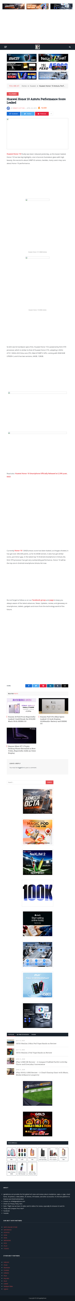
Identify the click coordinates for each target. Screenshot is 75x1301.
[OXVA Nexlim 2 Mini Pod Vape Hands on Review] (10, 1042)
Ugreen (6, 1289)
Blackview (7, 1268)
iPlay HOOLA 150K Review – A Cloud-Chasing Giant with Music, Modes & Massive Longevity (42, 1073)
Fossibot (6, 1270)
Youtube (6, 1213)
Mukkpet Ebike (8, 1286)
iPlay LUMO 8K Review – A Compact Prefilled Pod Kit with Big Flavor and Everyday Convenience (41, 1063)
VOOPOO (7, 1232)
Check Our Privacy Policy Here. (13, 1204)
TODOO (6, 1248)
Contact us (6, 1201)
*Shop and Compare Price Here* (13, 1208)
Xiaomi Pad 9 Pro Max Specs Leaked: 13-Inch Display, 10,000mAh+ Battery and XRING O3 (53, 720)
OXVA (5, 1235)
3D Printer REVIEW (23, 1034)
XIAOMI (33, 1034)
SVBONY (6, 1262)
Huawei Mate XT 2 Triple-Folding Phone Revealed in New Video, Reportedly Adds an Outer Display (22, 749)
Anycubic (6, 1278)
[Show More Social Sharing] (51, 114)
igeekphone (42, 1298)
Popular (11, 1034)
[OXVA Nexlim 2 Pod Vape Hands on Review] (10, 1051)
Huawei (13, 93)
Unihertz (6, 1273)
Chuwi (5, 1265)
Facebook (6, 1211)
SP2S (5, 1243)
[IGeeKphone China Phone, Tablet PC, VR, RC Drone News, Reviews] (37, 47)
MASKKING (7, 1240)
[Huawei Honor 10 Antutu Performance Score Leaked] (37, 133)
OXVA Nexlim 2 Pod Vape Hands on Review (34, 1053)
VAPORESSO (8, 1230)
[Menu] (5, 47)
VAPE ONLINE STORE (10, 1227)
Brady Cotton (19, 108)
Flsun (5, 1276)
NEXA (5, 1238)
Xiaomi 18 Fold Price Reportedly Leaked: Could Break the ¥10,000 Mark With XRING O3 (21, 719)
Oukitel (6, 1284)
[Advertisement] (37, 26)
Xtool (5, 1281)
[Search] (70, 47)
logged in (21, 768)
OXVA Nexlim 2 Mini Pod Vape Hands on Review (36, 1043)
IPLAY (5, 1246)
